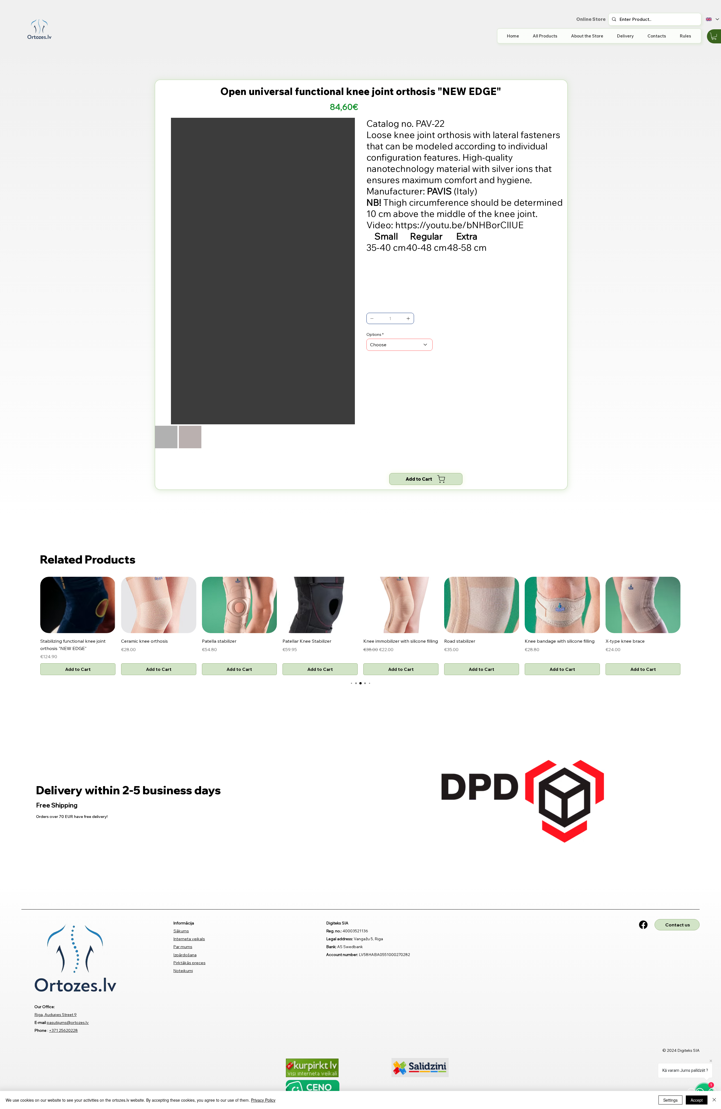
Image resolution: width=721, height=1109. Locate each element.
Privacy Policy (263, 1100)
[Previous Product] (32, 506)
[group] (360, 527)
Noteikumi (183, 872)
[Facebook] (643, 826)
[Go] (372, 318)
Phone (40, 932)
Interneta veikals (189, 840)
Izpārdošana (185, 856)
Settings (670, 1100)
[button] (714, 36)
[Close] (714, 1099)
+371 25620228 (63, 932)
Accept (697, 1100)
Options (373, 334)
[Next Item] (346, 193)
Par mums (182, 848)
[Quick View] (77, 507)
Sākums (181, 832)
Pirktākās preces (189, 864)
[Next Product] (689, 506)
